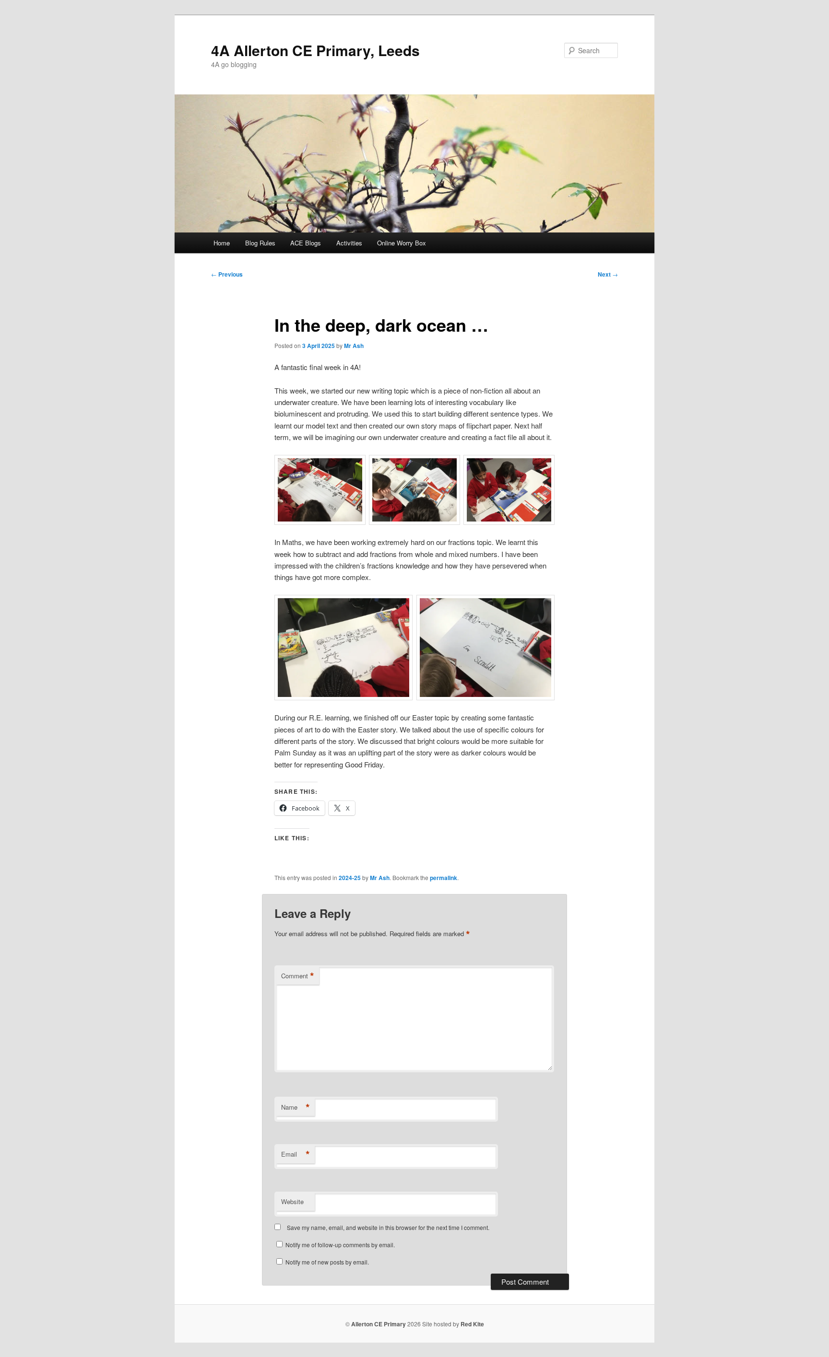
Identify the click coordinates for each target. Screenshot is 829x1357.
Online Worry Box (401, 242)
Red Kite (472, 1324)
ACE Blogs (305, 242)
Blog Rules (260, 242)
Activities (349, 242)
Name (295, 1107)
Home (221, 242)
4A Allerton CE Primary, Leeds (315, 50)
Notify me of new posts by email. (327, 1262)
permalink (443, 877)
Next (608, 274)
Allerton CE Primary (378, 1324)
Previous (227, 274)
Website (292, 1201)
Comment (297, 976)
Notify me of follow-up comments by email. (340, 1245)
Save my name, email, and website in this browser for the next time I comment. (388, 1227)
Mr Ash (354, 345)
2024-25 (350, 877)
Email (295, 1154)
